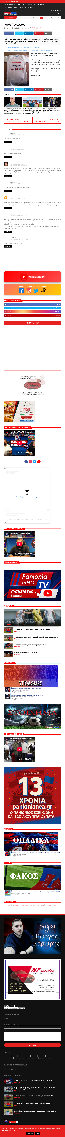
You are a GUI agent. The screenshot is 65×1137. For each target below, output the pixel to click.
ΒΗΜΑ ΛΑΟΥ (41, 1058)
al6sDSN (12, 197)
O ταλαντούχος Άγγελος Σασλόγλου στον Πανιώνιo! (26, 688)
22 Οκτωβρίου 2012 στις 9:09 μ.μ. (18, 198)
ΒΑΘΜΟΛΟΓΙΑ (31, 4)
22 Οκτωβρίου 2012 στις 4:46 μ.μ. (18, 164)
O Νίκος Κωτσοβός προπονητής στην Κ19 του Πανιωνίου (27, 695)
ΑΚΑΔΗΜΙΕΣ (33, 1056)
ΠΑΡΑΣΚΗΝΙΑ (36, 28)
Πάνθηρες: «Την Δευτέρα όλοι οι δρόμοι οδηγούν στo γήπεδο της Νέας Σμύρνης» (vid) (35, 852)
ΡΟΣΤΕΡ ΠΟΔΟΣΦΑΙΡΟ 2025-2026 (15, 7)
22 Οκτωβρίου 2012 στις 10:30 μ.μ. (19, 215)
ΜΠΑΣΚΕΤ (15, 1056)
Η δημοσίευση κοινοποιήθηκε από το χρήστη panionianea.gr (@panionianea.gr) (28, 519)
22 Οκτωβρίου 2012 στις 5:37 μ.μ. (18, 183)
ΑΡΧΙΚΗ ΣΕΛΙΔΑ (11, 4)
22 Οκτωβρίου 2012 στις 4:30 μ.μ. (18, 149)
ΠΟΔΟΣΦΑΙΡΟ (8, 1056)
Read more (20, 691)
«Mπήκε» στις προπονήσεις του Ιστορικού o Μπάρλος (23, 47)
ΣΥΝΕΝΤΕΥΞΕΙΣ (16, 905)
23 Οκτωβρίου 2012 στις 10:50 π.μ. (19, 239)
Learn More (30, 1133)
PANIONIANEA (28, 905)
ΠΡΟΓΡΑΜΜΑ (40, 4)
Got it (37, 1133)
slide (52, 18)
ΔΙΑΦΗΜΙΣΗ (30, 7)
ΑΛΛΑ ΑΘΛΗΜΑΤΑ (8, 1058)
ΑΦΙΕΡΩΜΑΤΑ (8, 905)
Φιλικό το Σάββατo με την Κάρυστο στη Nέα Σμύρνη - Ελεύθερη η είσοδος (27, 18)
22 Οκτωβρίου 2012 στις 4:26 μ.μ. (18, 135)
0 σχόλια (14, 692)
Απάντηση (8, 142)
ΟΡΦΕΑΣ (55, 905)
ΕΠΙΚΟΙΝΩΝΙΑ (21, 4)
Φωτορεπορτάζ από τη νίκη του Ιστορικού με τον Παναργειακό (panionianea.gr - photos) (35, 892)
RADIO (34, 905)
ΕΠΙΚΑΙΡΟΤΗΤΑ (22, 1056)
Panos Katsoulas (15, 163)
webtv (22, 905)
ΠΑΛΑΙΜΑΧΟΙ (48, 905)
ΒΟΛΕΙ (28, 1056)
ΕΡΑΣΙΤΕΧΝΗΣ (41, 905)
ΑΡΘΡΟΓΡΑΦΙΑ (41, 1056)
